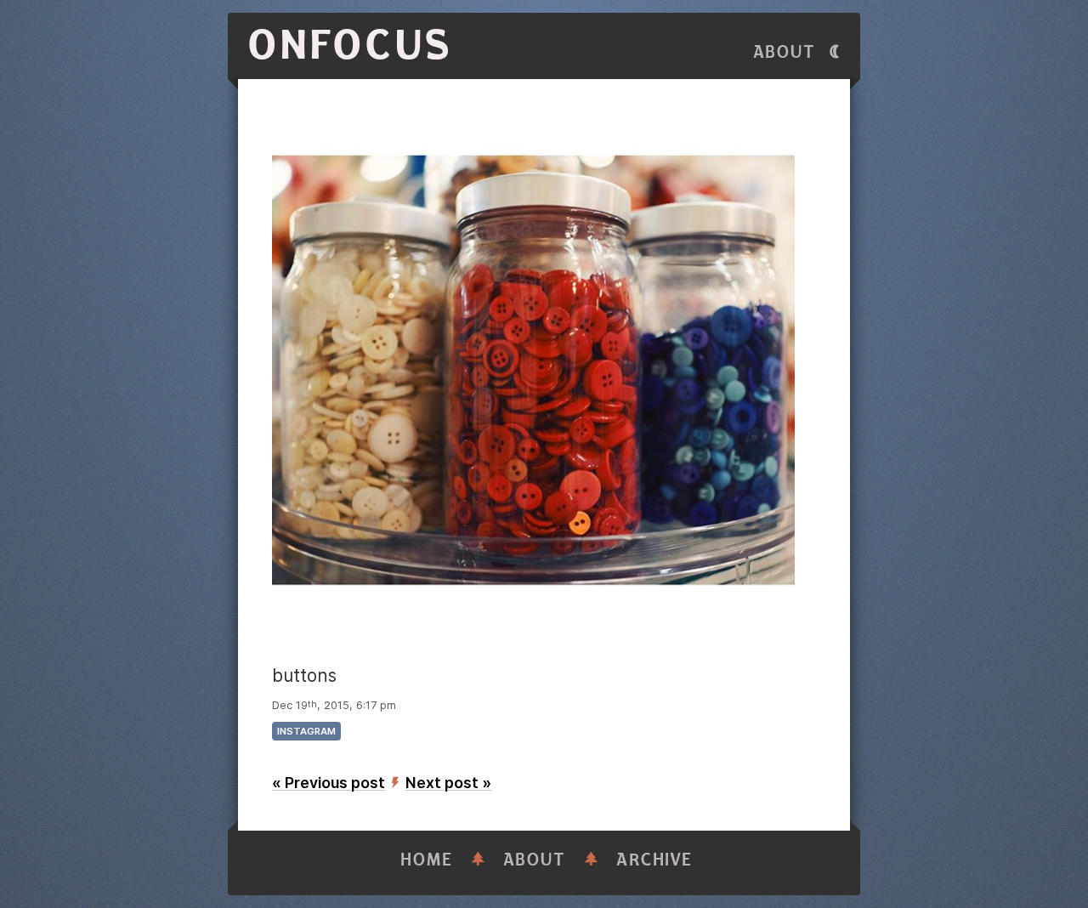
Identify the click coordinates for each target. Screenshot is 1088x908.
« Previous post (328, 783)
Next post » (448, 783)
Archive (654, 860)
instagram (306, 731)
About (784, 52)
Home (426, 860)
